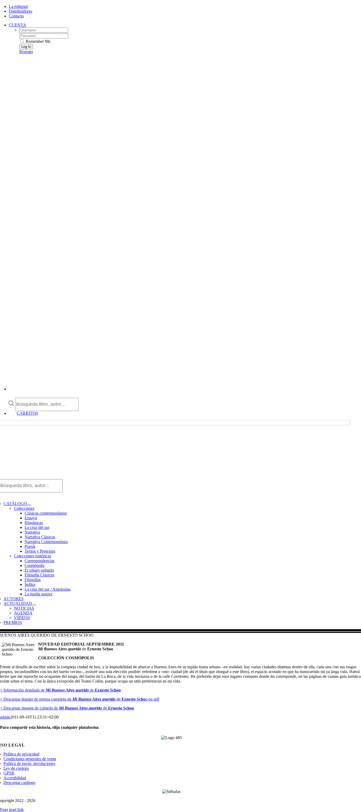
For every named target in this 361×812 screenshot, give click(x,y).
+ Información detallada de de (60, 690)
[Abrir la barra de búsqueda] (11, 395)
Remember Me (37, 41)
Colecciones (24, 508)
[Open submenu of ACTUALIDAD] (34, 605)
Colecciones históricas (32, 556)
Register (26, 51)
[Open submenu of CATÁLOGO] (29, 505)
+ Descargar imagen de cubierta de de (67, 708)
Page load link (12, 809)
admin (5, 717)
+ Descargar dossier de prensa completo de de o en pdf (79, 699)
